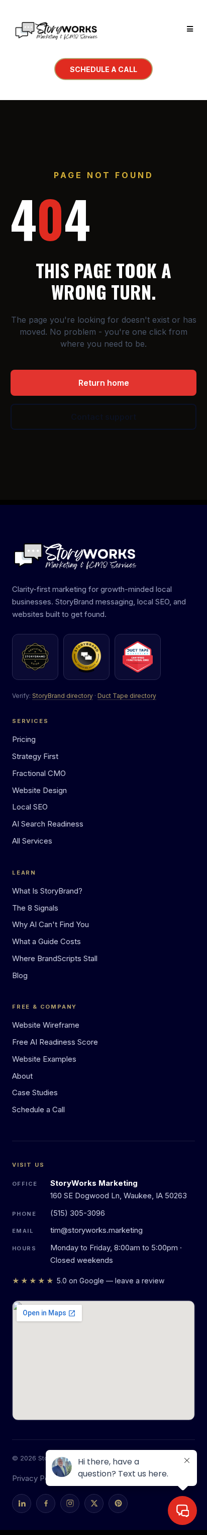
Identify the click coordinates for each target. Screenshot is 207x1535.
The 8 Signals (35, 908)
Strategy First (35, 756)
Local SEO (30, 807)
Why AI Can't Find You (50, 924)
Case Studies (35, 1092)
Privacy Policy (36, 1478)
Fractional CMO (39, 773)
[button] (188, 29)
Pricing (24, 739)
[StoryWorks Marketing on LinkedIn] (21, 1503)
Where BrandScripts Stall (54, 958)
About (22, 1076)
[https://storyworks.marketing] (56, 29)
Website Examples (44, 1059)
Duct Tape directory (126, 695)
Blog (20, 975)
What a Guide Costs (46, 941)
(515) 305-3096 (77, 1213)
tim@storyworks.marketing (96, 1230)
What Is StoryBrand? (47, 891)
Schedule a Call (38, 1109)
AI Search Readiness (47, 824)
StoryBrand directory (62, 695)
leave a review (139, 1280)
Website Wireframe (45, 1025)
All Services (32, 841)
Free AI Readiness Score (55, 1042)
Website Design (39, 790)
